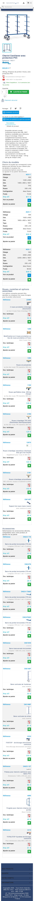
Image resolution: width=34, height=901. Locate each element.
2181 (29, 473)
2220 (29, 736)
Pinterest (20, 108)
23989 (28, 300)
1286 (29, 358)
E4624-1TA (27, 537)
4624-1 (28, 174)
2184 (29, 414)
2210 (29, 830)
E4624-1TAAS (26, 591)
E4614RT (28, 499)
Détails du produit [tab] (13, 126)
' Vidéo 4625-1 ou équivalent (13, 79)
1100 (29, 385)
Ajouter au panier (18, 92)
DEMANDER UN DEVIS (10, 112)
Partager (11, 108)
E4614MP (27, 704)
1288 (29, 329)
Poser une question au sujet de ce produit (16, 119)
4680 (29, 795)
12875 (28, 442)
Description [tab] (10, 123)
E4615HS (27, 643)
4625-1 (28, 212)
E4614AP (27, 669)
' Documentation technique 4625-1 (15, 76)
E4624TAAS (27, 617)
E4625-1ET (27, 766)
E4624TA (28, 564)
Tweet (15, 108)
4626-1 (28, 249)
